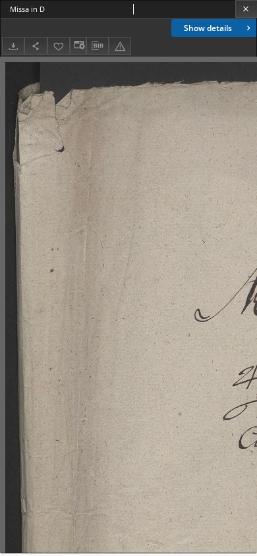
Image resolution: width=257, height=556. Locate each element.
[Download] (13, 46)
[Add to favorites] (58, 46)
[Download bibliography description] (97, 46)
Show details (208, 28)
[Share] (35, 46)
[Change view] (78, 46)
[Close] (246, 9)
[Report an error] (120, 46)
